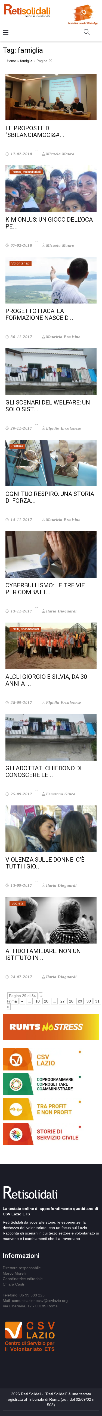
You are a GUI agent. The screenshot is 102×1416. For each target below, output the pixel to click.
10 (37, 1001)
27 (62, 1001)
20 (46, 1001)
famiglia (26, 61)
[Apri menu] (6, 33)
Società (17, 903)
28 (71, 1001)
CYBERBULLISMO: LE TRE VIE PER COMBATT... (45, 589)
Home (11, 61)
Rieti (15, 629)
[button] (89, 33)
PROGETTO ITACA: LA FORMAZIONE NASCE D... (39, 314)
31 (97, 1001)
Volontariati (32, 172)
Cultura (17, 446)
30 (88, 1001)
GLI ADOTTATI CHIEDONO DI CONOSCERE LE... (43, 771)
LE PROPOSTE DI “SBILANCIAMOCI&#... (34, 131)
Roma (16, 172)
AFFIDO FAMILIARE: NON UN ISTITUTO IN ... (43, 954)
